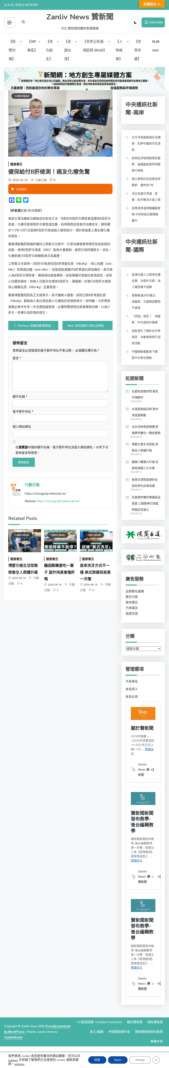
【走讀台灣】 (67, 50)
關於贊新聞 (134, 1022)
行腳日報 (41, 180)
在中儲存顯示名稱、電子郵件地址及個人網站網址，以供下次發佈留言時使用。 (61, 450)
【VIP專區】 (32, 46)
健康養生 (16, 164)
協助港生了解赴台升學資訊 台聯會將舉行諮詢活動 (146, 337)
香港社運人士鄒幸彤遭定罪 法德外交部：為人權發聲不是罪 (146, 281)
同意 (97, 1059)
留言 (17, 358)
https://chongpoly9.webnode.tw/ (58, 501)
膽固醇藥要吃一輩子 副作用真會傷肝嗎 (59, 572)
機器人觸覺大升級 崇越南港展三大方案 (145, 465)
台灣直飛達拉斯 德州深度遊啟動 (145, 412)
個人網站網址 (22, 427)
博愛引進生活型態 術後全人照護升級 (145, 447)
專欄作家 (156, 1041)
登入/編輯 (96, 1032)
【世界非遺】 (137, 50)
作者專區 (132, 681)
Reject (117, 1059)
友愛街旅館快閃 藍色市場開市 (145, 394)
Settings (140, 1059)
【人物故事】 (119, 50)
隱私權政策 (155, 1022)
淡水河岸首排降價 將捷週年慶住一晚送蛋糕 (146, 429)
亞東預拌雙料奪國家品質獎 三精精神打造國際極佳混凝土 (146, 503)
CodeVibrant (13, 1037)
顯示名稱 (20, 396)
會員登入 (132, 689)
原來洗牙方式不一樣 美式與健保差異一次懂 (95, 572)
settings (13, 1060)
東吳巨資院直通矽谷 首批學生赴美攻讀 (145, 482)
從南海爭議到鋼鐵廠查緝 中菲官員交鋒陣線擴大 (146, 214)
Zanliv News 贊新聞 (80, 17)
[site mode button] (135, 22)
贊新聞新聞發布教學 (149, 1032)
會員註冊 (132, 697)
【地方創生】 (49, 50)
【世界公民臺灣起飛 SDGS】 (95, 46)
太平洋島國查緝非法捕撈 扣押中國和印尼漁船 (146, 143)
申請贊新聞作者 (119, 1032)
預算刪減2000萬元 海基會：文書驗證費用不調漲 (146, 301)
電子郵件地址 (23, 411)
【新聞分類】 (12, 50)
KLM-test (156, 46)
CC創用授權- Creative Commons (99, 1022)
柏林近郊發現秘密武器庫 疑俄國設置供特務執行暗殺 (146, 164)
